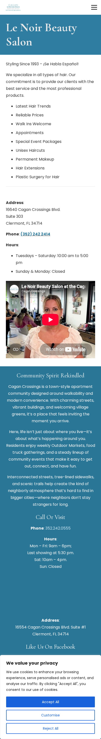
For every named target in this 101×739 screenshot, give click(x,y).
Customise (50, 715)
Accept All (50, 701)
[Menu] (94, 7)
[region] (50, 697)
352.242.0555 (58, 528)
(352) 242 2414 (35, 234)
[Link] (13, 7)
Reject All (50, 728)
